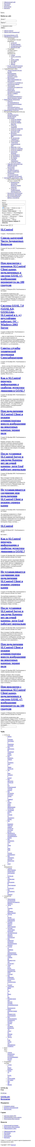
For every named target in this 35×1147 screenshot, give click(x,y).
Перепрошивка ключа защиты (12, 1117)
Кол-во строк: (5, 225)
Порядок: (4, 211)
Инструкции (7, 1109)
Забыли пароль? (8, 30)
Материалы (13, 216)
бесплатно (5, 1098)
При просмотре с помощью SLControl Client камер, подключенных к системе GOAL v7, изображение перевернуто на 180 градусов (13, 274)
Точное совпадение (7, 209)
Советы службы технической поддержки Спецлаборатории (12, 353)
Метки (14, 219)
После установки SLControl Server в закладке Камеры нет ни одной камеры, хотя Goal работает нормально (13, 461)
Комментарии (6, 219)
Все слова (7, 208)
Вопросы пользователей (11, 1107)
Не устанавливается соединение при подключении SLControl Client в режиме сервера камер (13, 497)
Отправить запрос (9, 1106)
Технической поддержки (11, 1125)
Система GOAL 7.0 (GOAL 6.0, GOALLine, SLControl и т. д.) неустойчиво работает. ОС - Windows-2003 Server (12, 316)
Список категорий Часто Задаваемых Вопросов (12, 241)
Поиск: (4, 202)
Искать (4, 206)
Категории (16, 214)
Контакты (5, 216)
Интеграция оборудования (11, 1119)
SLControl (7, 229)
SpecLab (13, 1145)
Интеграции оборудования (12, 1127)
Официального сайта (10, 1128)
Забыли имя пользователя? (12, 32)
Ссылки (12, 218)
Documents (7, 214)
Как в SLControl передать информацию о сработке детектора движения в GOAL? (13, 384)
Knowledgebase (18, 213)
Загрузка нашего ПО (10, 1115)
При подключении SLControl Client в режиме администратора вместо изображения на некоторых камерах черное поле (13, 422)
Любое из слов (16, 208)
